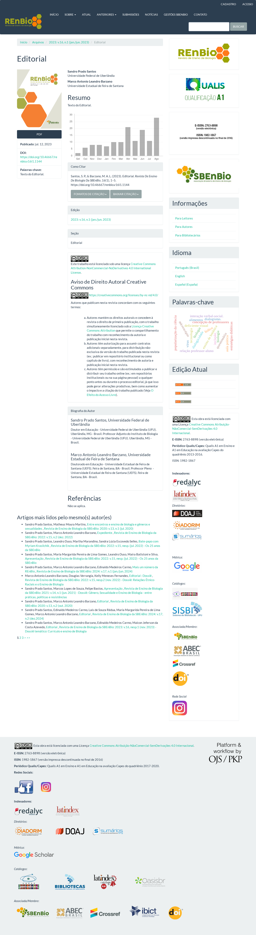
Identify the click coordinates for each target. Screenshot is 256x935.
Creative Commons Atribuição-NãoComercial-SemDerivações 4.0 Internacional (201, 429)
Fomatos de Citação (89, 194)
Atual (86, 14)
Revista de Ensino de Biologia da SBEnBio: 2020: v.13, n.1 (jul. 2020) (88, 528)
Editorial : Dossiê (140, 575)
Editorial (103, 601)
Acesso (247, 4)
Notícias (151, 14)
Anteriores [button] (105, 14)
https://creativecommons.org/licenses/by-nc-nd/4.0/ (123, 295)
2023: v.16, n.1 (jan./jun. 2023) (69, 42)
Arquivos (38, 42)
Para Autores (184, 226)
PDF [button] (39, 134)
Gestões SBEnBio (176, 14)
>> (28, 637)
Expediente (105, 532)
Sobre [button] (69, 14)
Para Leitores (184, 218)
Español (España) (186, 284)
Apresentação (34, 558)
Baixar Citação (125, 194)
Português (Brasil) (187, 267)
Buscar (238, 26)
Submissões (130, 14)
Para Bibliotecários (187, 235)
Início (54, 14)
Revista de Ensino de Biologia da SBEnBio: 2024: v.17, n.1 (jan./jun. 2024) (85, 571)
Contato (200, 14)
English (180, 276)
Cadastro (228, 4)
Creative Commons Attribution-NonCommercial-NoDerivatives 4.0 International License (113, 268)
